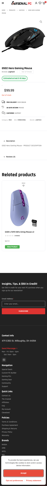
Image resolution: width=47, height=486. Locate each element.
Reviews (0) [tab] (10, 156)
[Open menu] (3, 3)
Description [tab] (10, 141)
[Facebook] (4, 360)
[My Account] (36, 3)
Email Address (8, 299)
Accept (23, 473)
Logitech (11, 72)
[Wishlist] (40, 3)
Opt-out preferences (14, 480)
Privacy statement (33, 480)
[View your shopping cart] (44, 3)
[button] (41, 21)
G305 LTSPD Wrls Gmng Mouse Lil (19, 232)
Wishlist (23, 185)
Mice (10, 120)
